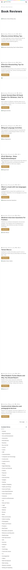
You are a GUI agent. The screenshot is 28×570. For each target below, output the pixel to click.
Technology (5, 549)
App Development (6, 433)
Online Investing (6, 519)
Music (3, 514)
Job (3, 500)
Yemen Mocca (6, 250)
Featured (4, 472)
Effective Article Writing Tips (11, 36)
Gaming (4, 482)
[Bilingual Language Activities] (14, 117)
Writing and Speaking (7, 567)
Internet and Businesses (8, 498)
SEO (3, 539)
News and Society (6, 516)
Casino (3, 449)
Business (4, 442)
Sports (3, 546)
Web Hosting (5, 563)
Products (4, 526)
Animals (4, 431)
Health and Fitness (6, 486)
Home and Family (6, 489)
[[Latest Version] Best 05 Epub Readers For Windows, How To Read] (14, 84)
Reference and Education (8, 533)
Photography (5, 521)
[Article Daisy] (7, 1)
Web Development (6, 560)
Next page (22, 421)
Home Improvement (7, 493)
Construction (5, 459)
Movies (4, 512)
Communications (6, 454)
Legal (3, 505)
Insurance (4, 496)
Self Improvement (6, 537)
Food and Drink (5, 477)
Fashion (4, 470)
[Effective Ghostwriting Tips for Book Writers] (14, 54)
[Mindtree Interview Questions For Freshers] (14, 207)
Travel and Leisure (6, 551)
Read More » (5, 44)
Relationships (5, 535)
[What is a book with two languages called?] (14, 176)
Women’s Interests (6, 565)
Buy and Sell (5, 445)
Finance (4, 475)
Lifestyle (4, 507)
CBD (3, 452)
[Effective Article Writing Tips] (14, 25)
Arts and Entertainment (7, 436)
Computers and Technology (8, 456)
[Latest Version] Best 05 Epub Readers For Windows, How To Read (12, 97)
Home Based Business (7, 491)
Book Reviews (5, 440)
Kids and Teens (5, 503)
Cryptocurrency (6, 461)
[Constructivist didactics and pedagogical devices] (14, 395)
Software (4, 544)
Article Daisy (5, 34)
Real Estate (5, 528)
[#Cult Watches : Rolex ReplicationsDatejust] (14, 145)
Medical (4, 509)
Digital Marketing (6, 466)
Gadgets (4, 479)
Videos (3, 558)
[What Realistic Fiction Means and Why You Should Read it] (14, 316)
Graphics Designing (6, 484)
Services (4, 542)
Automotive (5, 438)
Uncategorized (5, 556)
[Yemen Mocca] (14, 239)
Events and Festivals (7, 468)
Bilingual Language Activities (11, 128)
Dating (3, 463)
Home (3, 7)
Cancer (4, 447)
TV (2, 553)
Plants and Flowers (6, 523)
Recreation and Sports (7, 530)
